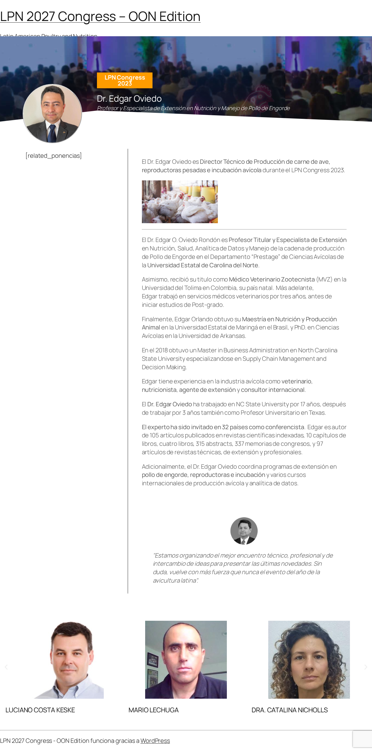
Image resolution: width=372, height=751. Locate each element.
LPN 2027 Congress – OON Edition (100, 16)
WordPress (155, 741)
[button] (6, 667)
